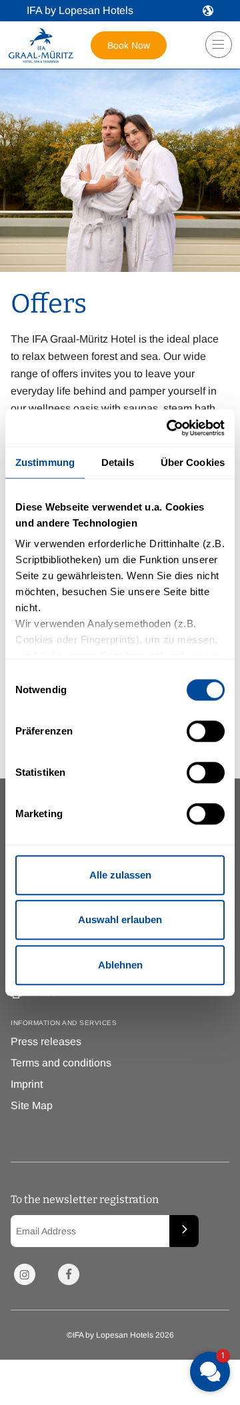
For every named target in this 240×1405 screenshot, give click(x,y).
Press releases (46, 1041)
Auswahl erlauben (120, 919)
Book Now (128, 45)
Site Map (32, 1105)
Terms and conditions (61, 1062)
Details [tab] (117, 462)
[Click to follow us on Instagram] (24, 1274)
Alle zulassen (120, 874)
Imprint (27, 1084)
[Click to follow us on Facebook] (68, 1274)
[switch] (206, 731)
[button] (208, 10)
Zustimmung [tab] (45, 462)
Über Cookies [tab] (193, 462)
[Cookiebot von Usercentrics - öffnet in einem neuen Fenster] (169, 428)
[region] (214, 49)
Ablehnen (120, 964)
